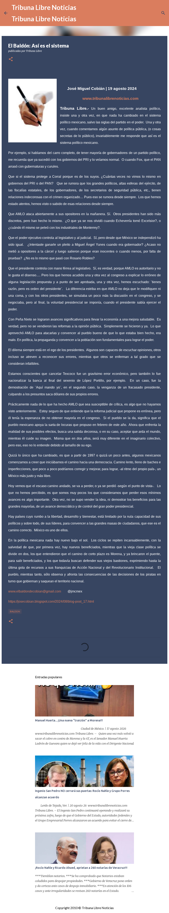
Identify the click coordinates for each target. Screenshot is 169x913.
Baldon (15, 611)
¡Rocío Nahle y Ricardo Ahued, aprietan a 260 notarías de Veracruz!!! (81, 867)
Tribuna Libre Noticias (44, 7)
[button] (10, 59)
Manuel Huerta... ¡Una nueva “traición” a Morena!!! (69, 720)
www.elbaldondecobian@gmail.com (34, 591)
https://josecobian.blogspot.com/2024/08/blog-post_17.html (51, 601)
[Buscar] (163, 13)
